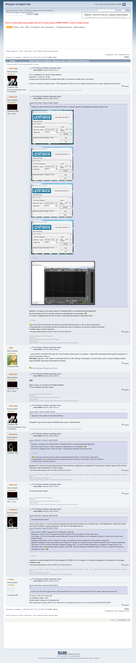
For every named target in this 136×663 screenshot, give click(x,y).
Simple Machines (76, 656)
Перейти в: (113, 620)
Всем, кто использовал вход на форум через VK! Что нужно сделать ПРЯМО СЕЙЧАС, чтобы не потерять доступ (47, 23)
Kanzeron (13, 434)
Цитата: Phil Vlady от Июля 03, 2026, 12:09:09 (44, 103)
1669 (24, 57)
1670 (28, 57)
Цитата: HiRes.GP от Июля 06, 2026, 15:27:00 (44, 515)
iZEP (11, 348)
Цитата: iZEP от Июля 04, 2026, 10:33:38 (42, 412)
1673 (39, 57)
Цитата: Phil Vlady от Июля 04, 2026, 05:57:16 (44, 585)
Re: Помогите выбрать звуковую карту (47, 68)
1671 (31, 57)
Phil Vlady (13, 69)
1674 (42, 57)
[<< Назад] (16, 57)
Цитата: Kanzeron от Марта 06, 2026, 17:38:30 (44, 528)
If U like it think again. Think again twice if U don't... (44, 368)
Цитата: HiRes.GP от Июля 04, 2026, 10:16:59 (44, 440)
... (22, 57)
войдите (35, 10)
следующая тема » (124, 54)
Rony (11, 579)
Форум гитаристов (17, 4)
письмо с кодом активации (23, 12)
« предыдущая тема (110, 54)
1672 (35, 57)
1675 (46, 57)
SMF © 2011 (67, 656)
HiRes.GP (13, 97)
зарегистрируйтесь (47, 10)
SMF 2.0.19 (60, 656)
